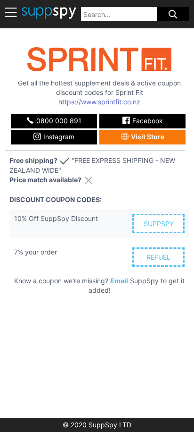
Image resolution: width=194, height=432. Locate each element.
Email (119, 281)
